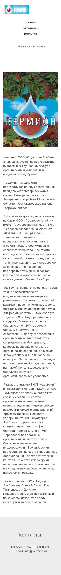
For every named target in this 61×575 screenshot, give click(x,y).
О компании (30, 28)
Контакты (30, 34)
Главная (31, 22)
